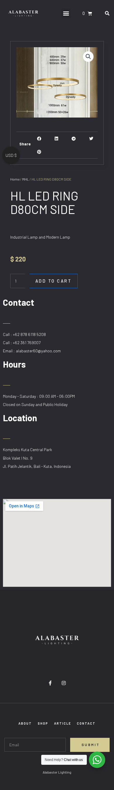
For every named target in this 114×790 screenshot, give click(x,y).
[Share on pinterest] (39, 151)
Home (15, 179)
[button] (66, 13)
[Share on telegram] (73, 138)
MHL (25, 179)
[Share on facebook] (39, 138)
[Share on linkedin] (56, 138)
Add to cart (53, 280)
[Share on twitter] (91, 138)
